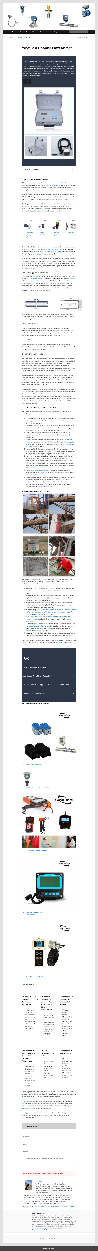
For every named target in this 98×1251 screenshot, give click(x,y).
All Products (13, 32)
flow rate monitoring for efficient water (42, 598)
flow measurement (53, 249)
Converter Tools (24, 32)
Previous (79, 38)
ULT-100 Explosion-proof (32, 788)
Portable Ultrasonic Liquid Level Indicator (36, 850)
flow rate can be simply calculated (49, 288)
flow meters (45, 209)
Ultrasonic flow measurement (67, 1052)
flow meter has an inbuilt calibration (39, 470)
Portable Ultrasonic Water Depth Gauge (35, 977)
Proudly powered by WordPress (49, 1239)
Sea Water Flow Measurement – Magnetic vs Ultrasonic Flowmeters (28, 1056)
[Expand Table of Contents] (72, 169)
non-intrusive (26, 391)
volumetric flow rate (36, 278)
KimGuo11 (27, 38)
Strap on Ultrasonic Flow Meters (48, 1053)
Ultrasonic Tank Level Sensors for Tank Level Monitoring (30, 1001)
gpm (32, 347)
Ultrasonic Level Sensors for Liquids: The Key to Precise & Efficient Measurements (48, 1003)
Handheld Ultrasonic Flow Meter (57, 234)
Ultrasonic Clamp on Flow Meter (34, 764)
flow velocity (71, 278)
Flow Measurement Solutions (43, 1206)
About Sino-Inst (44, 32)
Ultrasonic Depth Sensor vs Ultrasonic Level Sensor (67, 1001)
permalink (72, 1206)
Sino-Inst (26, 1101)
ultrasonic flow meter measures (50, 185)
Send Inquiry (55, 32)
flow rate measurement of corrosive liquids (39, 626)
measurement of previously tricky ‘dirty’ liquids (47, 251)
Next (86, 38)
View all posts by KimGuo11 (40, 1230)
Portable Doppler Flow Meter (43, 234)
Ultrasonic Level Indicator (45, 788)
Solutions (34, 32)
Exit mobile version (49, 1248)
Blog (52, 1206)
